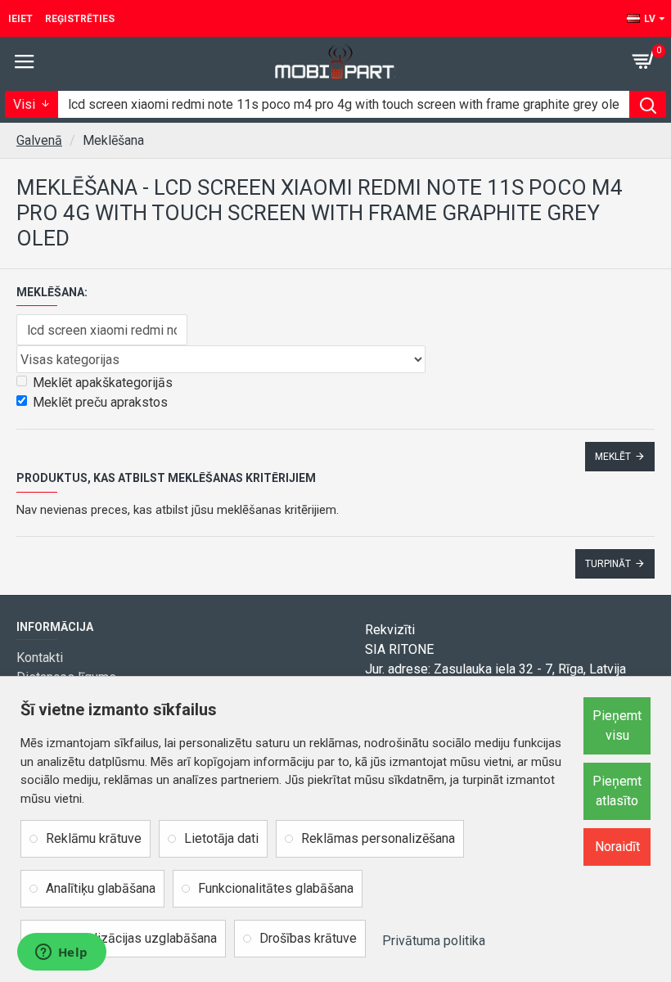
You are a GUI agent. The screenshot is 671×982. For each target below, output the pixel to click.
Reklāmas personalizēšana (378, 838)
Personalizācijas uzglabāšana (131, 938)
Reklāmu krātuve (94, 838)
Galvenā (39, 140)
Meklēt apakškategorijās (103, 382)
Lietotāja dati (221, 838)
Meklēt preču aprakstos (100, 402)
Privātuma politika (433, 940)
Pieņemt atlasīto (617, 791)
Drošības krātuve (308, 938)
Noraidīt (617, 846)
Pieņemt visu (617, 725)
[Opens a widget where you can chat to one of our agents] (61, 953)
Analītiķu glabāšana (100, 888)
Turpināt (608, 564)
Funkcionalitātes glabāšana (276, 888)
